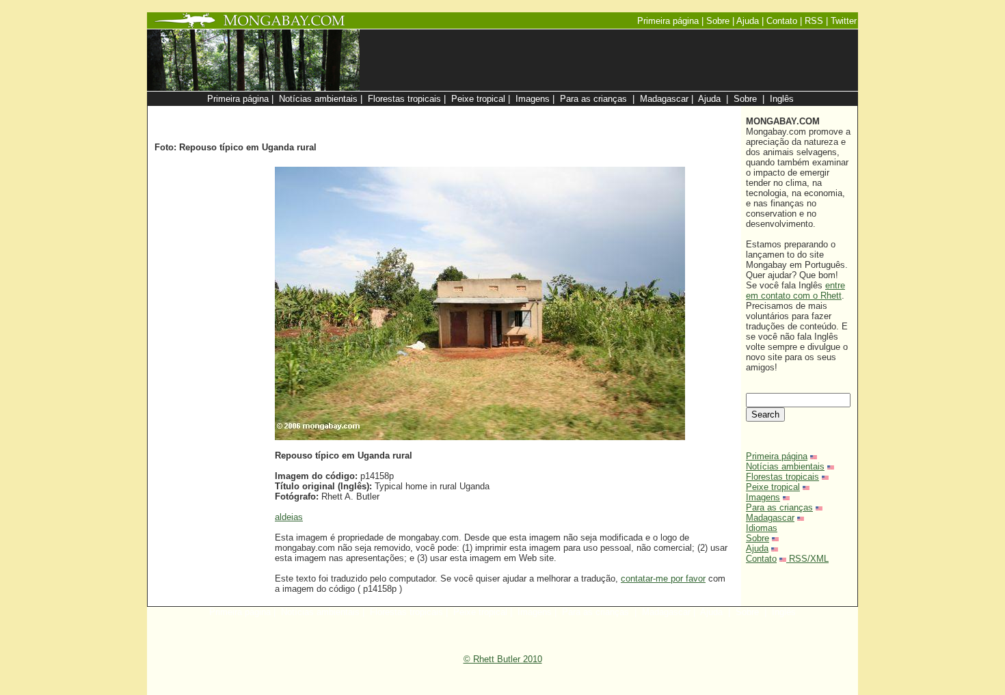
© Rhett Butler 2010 (503, 659)
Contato (761, 559)
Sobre (757, 538)
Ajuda (757, 548)
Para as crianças (779, 507)
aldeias (289, 517)
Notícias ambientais (785, 466)
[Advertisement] (572, 113)
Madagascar (770, 518)
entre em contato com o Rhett (795, 290)
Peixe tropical (773, 487)
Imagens (763, 497)
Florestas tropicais (782, 477)
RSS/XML (809, 559)
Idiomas (761, 528)
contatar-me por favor (663, 578)
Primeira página (776, 456)
